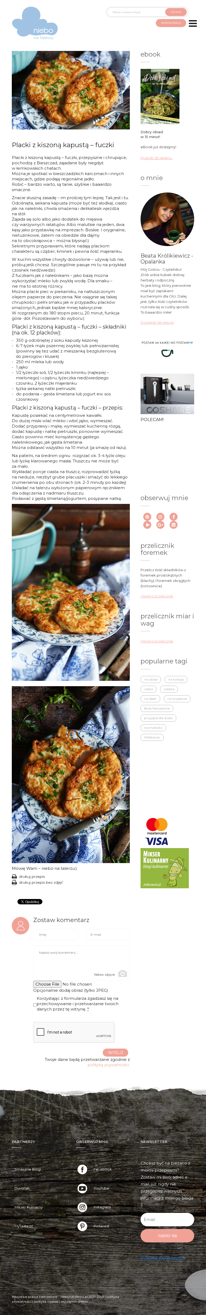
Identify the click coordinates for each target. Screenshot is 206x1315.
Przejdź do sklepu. (156, 158)
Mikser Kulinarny (28, 1207)
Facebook (103, 1169)
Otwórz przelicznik (157, 596)
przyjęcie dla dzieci (158, 718)
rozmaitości (153, 728)
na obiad (150, 679)
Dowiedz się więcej (157, 322)
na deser (150, 699)
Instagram (102, 1207)
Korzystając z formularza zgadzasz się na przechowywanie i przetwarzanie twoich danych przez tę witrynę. (78, 1004)
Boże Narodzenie (157, 708)
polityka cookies (46, 1301)
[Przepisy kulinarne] (165, 867)
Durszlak (22, 1188)
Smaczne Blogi (27, 1169)
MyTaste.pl (23, 1226)
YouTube (101, 1188)
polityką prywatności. (108, 1064)
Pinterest (101, 1226)
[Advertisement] (165, 452)
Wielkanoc (152, 737)
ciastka (169, 689)
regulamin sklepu (74, 1301)
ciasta (148, 689)
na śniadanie (177, 699)
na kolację (176, 679)
